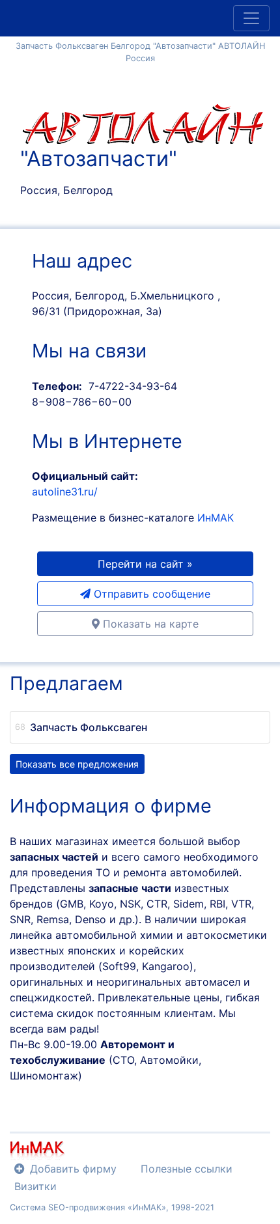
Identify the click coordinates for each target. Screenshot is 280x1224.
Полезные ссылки (186, 1168)
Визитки (35, 1186)
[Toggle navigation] (251, 18)
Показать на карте (149, 623)
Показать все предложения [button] (77, 764)
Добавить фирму (73, 1168)
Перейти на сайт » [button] (145, 563)
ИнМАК (215, 517)
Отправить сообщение (150, 593)
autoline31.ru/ (65, 491)
